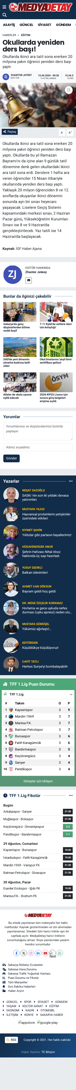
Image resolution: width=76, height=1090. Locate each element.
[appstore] (27, 1023)
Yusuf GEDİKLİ (32, 567)
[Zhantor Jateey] (12, 274)
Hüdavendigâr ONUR (37, 546)
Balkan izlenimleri (35, 572)
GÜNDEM (63, 24)
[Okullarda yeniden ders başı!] (38, 105)
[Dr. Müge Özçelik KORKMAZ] (11, 607)
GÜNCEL (26, 24)
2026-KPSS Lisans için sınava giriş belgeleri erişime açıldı (54, 398)
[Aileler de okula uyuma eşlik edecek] (19, 382)
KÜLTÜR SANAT (32, 1006)
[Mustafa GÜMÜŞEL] (11, 626)
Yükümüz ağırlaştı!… (36, 629)
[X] (23, 953)
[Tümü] (71, 481)
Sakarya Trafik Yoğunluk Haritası (29, 973)
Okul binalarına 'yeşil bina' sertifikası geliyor (56, 361)
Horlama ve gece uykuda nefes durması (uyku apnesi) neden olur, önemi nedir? (46, 610)
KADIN (30, 1010)
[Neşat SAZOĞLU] (11, 495)
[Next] (52, 953)
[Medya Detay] (40, 7)
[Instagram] (31, 953)
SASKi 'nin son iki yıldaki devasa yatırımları (45, 497)
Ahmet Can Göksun (36, 586)
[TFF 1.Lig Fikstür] (71, 795)
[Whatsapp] (60, 953)
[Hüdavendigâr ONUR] (11, 551)
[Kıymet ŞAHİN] (11, 532)
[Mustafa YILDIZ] (11, 513)
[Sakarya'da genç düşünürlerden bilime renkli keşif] (19, 312)
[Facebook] (16, 953)
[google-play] (47, 1023)
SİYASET (44, 24)
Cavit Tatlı (30, 661)
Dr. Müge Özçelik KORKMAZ (42, 603)
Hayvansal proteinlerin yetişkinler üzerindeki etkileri (46, 516)
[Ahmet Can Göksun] (11, 589)
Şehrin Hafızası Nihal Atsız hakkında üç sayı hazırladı (41, 554)
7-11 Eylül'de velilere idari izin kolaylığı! (56, 325)
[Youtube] (45, 953)
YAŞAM (11, 1006)
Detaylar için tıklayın (38, 781)
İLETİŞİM (12, 1015)
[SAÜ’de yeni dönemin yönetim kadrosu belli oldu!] (19, 347)
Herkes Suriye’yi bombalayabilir (45, 666)
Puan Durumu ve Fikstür (23, 978)
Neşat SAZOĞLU (33, 490)
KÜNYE (29, 1015)
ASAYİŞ (9, 24)
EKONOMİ (12, 1010)
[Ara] (5, 15)
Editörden (30, 643)
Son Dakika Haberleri (21, 986)
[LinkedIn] (38, 953)
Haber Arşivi (16, 991)
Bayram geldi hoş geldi (39, 591)
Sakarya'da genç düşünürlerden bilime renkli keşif (16, 327)
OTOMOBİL (48, 1010)
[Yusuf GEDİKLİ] (11, 570)
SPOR (27, 1002)
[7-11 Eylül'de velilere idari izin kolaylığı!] (56, 312)
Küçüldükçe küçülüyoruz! (40, 648)
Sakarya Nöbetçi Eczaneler (25, 965)
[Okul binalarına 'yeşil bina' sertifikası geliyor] (56, 347)
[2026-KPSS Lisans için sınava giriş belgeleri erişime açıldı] (56, 382)
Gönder (11, 458)
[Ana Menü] (4, 7)
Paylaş (12, 131)
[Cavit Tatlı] (11, 664)
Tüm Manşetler (17, 982)
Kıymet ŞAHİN (32, 530)
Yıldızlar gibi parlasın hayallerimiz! (46, 535)
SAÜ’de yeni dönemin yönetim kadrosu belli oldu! (16, 362)
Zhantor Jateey (36, 272)
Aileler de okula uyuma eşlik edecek (17, 396)
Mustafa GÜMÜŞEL (35, 624)
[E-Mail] (28, 280)
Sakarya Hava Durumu (22, 969)
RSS (13, 1040)
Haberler (9, 35)
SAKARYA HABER (51, 1015)
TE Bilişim (48, 1052)
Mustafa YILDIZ (33, 509)
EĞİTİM (25, 35)
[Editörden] (11, 645)
